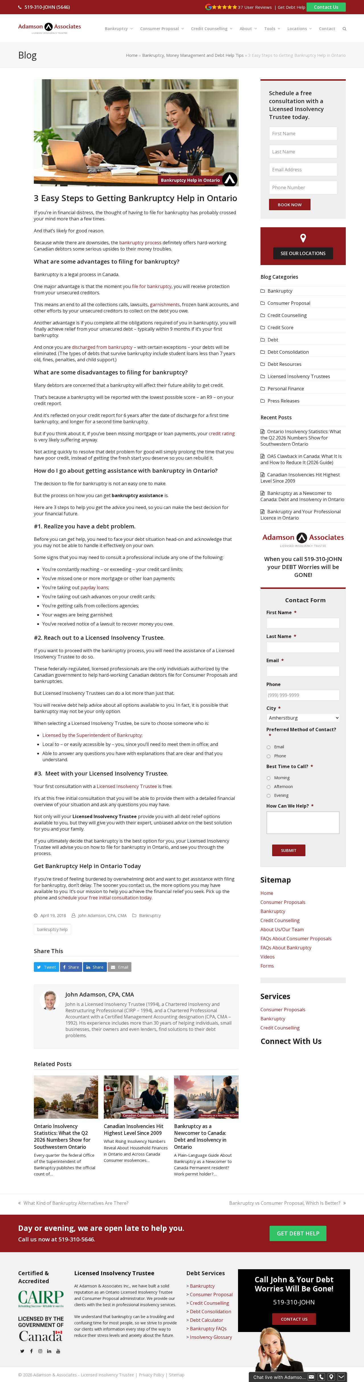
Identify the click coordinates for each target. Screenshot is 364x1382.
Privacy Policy (151, 1374)
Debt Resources (284, 364)
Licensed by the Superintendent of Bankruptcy (92, 735)
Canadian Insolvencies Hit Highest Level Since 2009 (134, 1129)
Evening (281, 795)
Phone (280, 755)
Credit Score (280, 327)
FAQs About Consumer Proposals (296, 938)
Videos (267, 957)
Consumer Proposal (289, 303)
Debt (273, 340)
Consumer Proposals (282, 902)
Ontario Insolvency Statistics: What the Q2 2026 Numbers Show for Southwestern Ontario (62, 1136)
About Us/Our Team (282, 929)
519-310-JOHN (323, 559)
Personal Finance (286, 388)
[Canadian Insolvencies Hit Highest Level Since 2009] (136, 1096)
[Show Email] (311, 1377)
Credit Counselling (287, 315)
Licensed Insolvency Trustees (299, 376)
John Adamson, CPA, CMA (102, 915)
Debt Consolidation (288, 352)
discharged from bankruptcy (102, 347)
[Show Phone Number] (321, 1377)
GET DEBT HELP (298, 1233)
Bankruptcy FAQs (208, 1328)
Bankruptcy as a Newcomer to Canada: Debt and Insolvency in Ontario (200, 1136)
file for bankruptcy (151, 286)
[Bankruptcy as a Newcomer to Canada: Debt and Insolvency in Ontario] (206, 1096)
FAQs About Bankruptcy (285, 948)
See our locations (303, 253)
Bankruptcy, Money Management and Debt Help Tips (193, 55)
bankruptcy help (52, 929)
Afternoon (283, 786)
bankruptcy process (140, 242)
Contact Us (326, 7)
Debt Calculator (206, 1320)
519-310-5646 (76, 1239)
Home (132, 55)
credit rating (222, 433)
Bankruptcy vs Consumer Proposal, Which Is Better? (284, 1203)
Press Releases (283, 401)
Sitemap (177, 1374)
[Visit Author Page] (50, 1000)
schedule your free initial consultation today (105, 898)
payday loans (94, 587)
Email (279, 746)
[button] (344, 28)
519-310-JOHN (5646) (47, 7)
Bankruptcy (150, 915)
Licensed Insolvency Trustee (127, 786)
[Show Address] (331, 1377)
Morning (281, 777)
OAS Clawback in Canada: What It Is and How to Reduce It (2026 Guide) (301, 459)
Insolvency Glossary (211, 1337)
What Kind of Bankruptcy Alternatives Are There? (76, 1203)
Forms (267, 966)
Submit (289, 850)
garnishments (165, 304)
